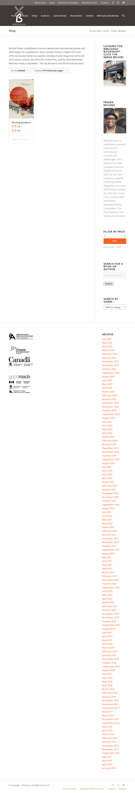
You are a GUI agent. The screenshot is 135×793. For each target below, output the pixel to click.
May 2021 (107, 564)
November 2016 (110, 719)
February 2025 (109, 395)
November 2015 (110, 749)
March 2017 (108, 715)
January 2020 (109, 610)
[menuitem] (40, 3)
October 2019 (109, 621)
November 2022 (110, 497)
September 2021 (111, 549)
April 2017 (107, 711)
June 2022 (107, 515)
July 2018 (106, 674)
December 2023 (110, 448)
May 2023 (107, 474)
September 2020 (111, 587)
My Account (40, 2)
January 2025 (109, 399)
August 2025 (108, 376)
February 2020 (109, 606)
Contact (104, 2)
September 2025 (111, 372)
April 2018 (107, 685)
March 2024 (108, 436)
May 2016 (107, 726)
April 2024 (107, 433)
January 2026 (109, 357)
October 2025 (109, 369)
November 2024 (110, 406)
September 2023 (111, 459)
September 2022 (111, 504)
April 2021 (107, 568)
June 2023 (107, 470)
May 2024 (107, 429)
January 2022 (109, 534)
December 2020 (110, 579)
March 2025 (108, 391)
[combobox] (115, 307)
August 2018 (108, 670)
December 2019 (110, 613)
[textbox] (115, 307)
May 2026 (107, 342)
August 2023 (108, 463)
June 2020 (107, 591)
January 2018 (109, 696)
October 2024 (109, 410)
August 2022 (108, 508)
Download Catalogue (68, 2)
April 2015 (107, 764)
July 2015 (106, 756)
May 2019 (107, 640)
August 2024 (108, 417)
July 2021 (106, 557)
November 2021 (110, 542)
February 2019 (109, 651)
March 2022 (108, 527)
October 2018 (109, 662)
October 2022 (109, 500)
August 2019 (108, 628)
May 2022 (107, 519)
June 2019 (107, 636)
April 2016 (107, 730)
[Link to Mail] (123, 2)
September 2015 (111, 753)
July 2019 (106, 632)
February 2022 (109, 531)
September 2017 (111, 707)
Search (108, 283)
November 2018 (110, 658)
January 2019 (109, 655)
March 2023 (108, 482)
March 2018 (108, 689)
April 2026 (107, 346)
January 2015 (109, 768)
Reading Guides (89, 2)
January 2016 (109, 741)
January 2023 (109, 489)
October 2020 (109, 583)
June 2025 (107, 380)
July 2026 (106, 339)
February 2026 (109, 353)
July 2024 (106, 421)
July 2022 (106, 512)
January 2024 (109, 444)
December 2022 (110, 493)
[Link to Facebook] (112, 2)
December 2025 (110, 361)
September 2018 (111, 666)
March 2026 (108, 350)
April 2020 (107, 598)
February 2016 (109, 738)
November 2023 (110, 451)
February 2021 (109, 576)
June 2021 (107, 561)
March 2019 (108, 647)
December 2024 (110, 402)
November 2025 (110, 365)
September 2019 (111, 625)
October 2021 (109, 546)
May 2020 (107, 594)
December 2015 (110, 745)
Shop (52, 2)
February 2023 (109, 485)
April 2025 (107, 387)
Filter (114, 241)
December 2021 (110, 538)
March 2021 (108, 572)
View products (22, 139)
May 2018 (107, 681)
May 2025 (107, 384)
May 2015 (107, 760)
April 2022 (107, 523)
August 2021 (108, 553)
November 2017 (110, 704)
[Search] (123, 15)
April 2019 (107, 643)
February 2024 (109, 440)
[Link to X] (118, 2)
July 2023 (106, 466)
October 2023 (109, 455)
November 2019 (110, 617)
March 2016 (108, 734)
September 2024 (111, 414)
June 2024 (107, 425)
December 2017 (110, 700)
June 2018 (107, 677)
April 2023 (107, 478)
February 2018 (109, 692)
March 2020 (108, 602)
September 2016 (111, 723)
